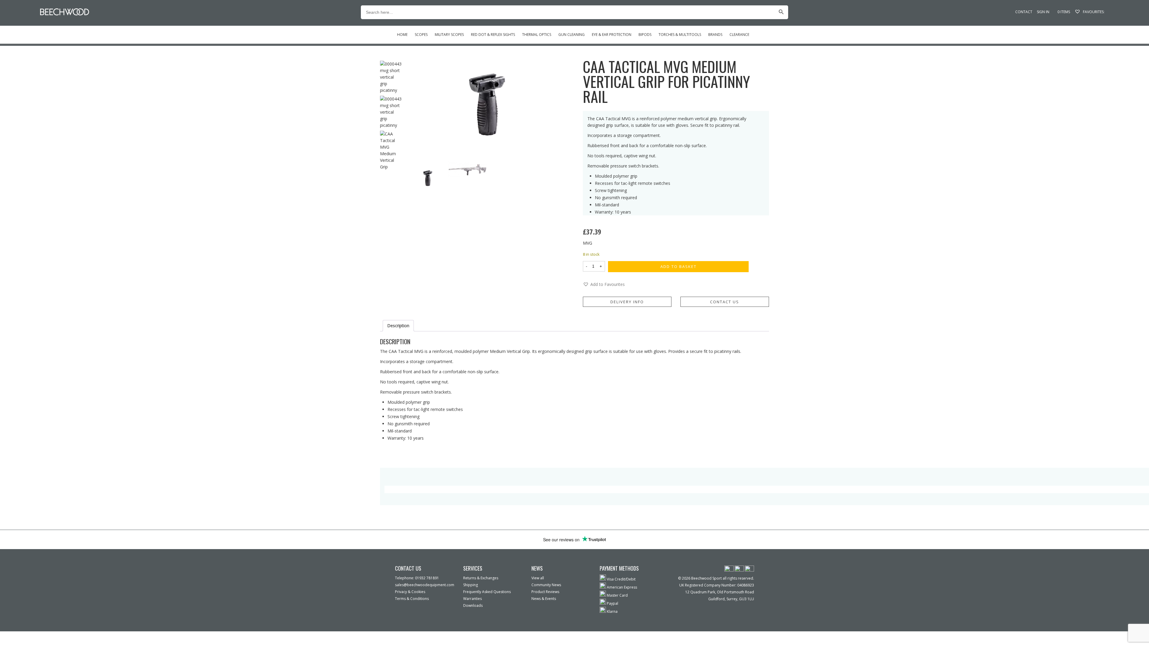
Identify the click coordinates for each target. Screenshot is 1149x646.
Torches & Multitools (680, 34)
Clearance (739, 34)
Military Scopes (449, 34)
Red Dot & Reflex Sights (493, 34)
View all (537, 578)
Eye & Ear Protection (611, 34)
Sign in (1043, 11)
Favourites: (1093, 11)
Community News (546, 584)
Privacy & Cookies (410, 591)
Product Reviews (545, 591)
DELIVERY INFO (627, 301)
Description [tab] (398, 325)
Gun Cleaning (571, 34)
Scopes (421, 34)
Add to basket (678, 266)
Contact (1023, 11)
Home (402, 34)
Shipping (470, 584)
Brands (715, 34)
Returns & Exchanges (480, 578)
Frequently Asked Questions (487, 591)
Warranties (472, 598)
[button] (604, 284)
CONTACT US (724, 301)
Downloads (473, 605)
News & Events (543, 598)
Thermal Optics (536, 34)
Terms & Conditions (412, 598)
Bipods (645, 34)
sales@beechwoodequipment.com (424, 584)
